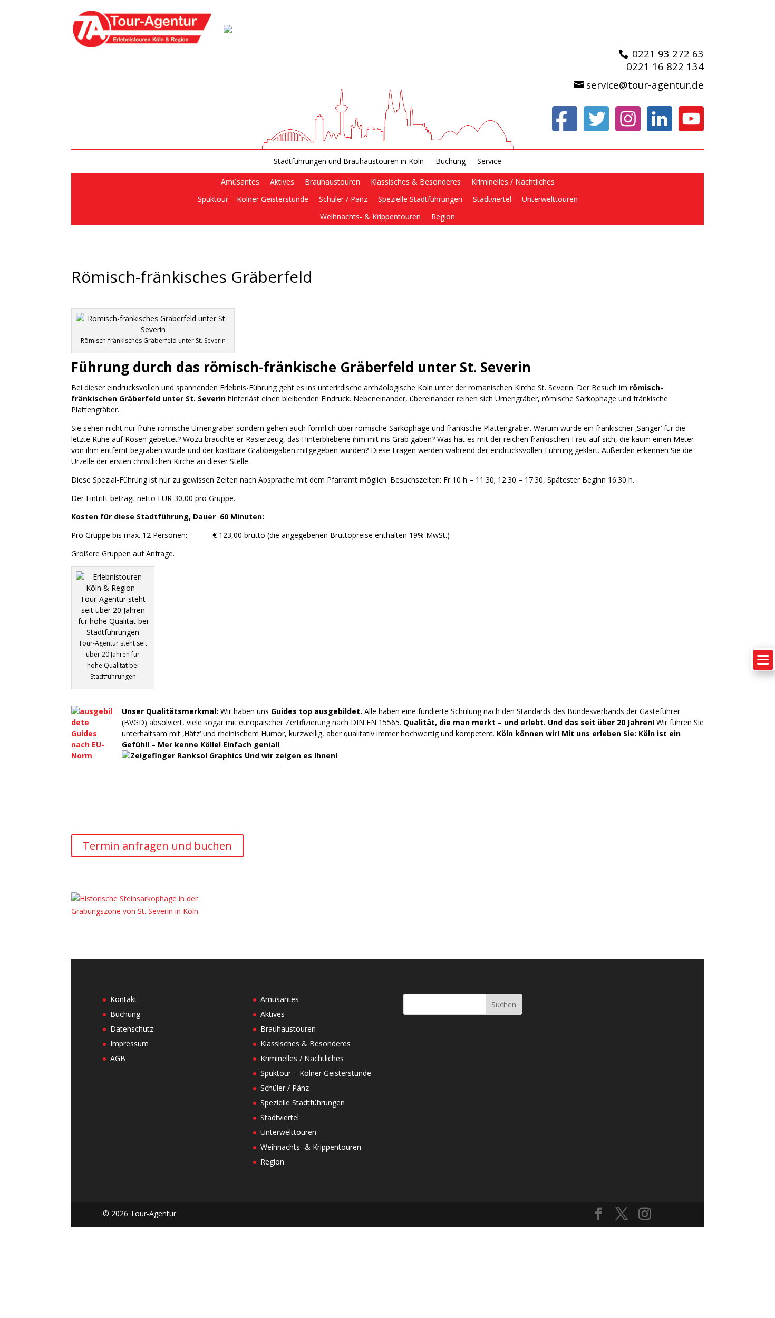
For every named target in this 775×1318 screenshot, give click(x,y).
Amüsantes (240, 182)
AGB (117, 1058)
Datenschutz (131, 1029)
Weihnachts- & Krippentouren (370, 216)
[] (763, 676)
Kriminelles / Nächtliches (513, 182)
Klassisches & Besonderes (416, 182)
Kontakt (123, 999)
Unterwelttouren (550, 199)
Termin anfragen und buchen (157, 846)
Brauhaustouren (332, 182)
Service (489, 161)
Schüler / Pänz (343, 199)
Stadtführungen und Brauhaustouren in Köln (349, 161)
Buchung (450, 161)
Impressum (129, 1043)
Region (443, 216)
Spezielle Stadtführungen (420, 199)
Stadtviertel (492, 199)
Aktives (282, 182)
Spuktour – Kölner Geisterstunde (253, 199)
